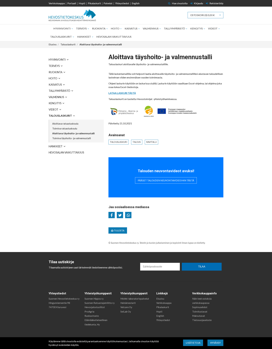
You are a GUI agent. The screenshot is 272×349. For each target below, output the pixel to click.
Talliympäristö (174, 28)
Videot (213, 28)
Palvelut (108, 3)
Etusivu (160, 298)
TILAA (201, 266)
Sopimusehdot (199, 307)
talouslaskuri (118, 142)
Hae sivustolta (179, 3)
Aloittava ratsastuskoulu (65, 123)
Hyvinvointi (62, 28)
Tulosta (118, 230)
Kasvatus (131, 28)
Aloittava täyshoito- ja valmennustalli (73, 133)
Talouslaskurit (61, 36)
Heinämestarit (128, 302)
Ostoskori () (202, 15)
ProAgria (89, 311)
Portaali (71, 3)
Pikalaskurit (94, 3)
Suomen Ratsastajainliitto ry (100, 302)
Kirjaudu (198, 3)
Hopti (82, 3)
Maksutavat (198, 315)
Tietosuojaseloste (202, 320)
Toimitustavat (199, 311)
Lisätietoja (193, 342)
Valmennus (151, 28)
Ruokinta (99, 28)
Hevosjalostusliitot (95, 307)
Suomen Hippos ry (94, 298)
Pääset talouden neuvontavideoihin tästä (166, 180)
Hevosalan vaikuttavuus (113, 36)
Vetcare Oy (126, 307)
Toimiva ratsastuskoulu (64, 128)
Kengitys (196, 28)
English (135, 3)
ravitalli (151, 142)
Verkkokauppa (57, 3)
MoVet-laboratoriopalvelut (134, 298)
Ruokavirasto (92, 315)
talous (137, 142)
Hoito (115, 28)
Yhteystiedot (122, 3)
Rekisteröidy (216, 3)
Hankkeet (84, 36)
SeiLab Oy (125, 311)
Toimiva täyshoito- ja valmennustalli (71, 138)
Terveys (81, 28)
